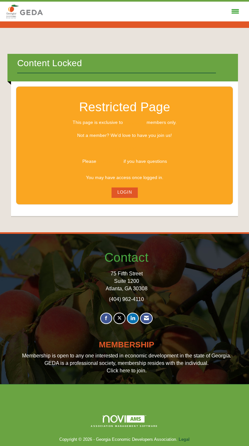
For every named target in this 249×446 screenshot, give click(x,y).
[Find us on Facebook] (106, 318)
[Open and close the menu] (143, 11)
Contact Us (110, 161)
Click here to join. (127, 370)
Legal (184, 439)
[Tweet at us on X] (119, 318)
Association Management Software (124, 426)
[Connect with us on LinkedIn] (133, 318)
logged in (134, 122)
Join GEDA (124, 148)
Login (124, 192)
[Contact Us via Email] (146, 318)
